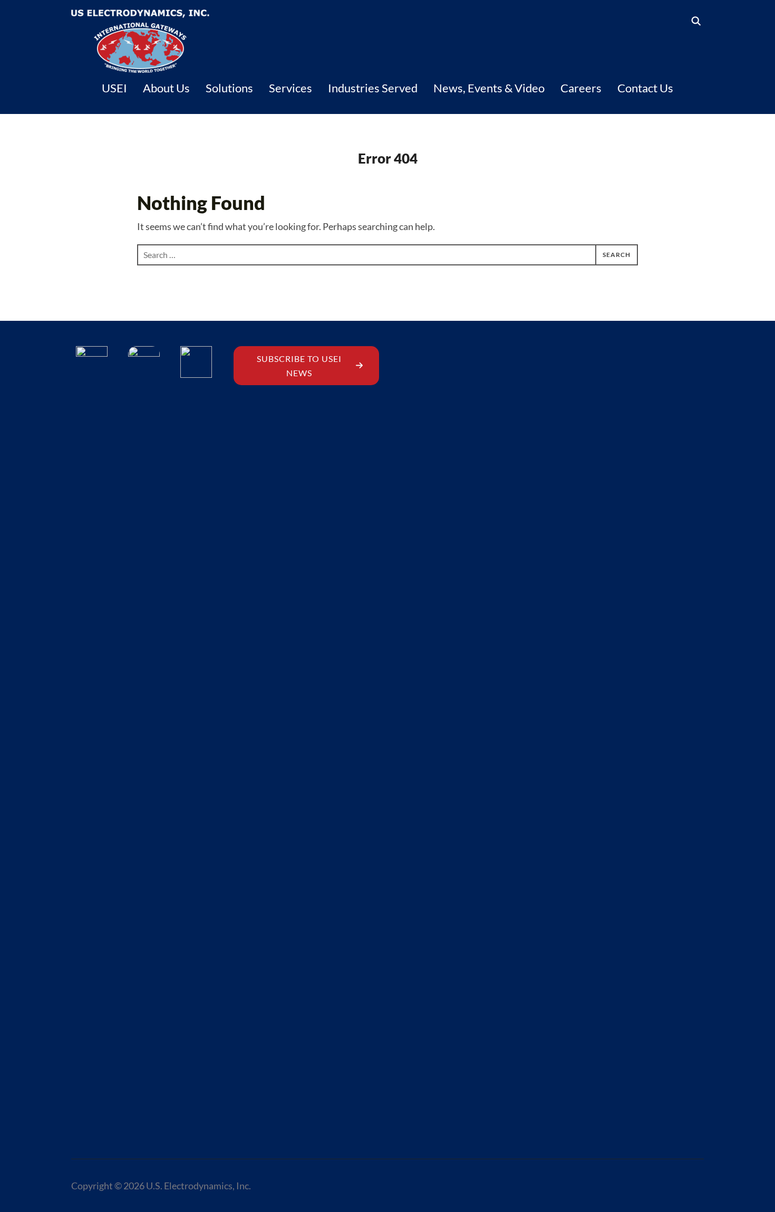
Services (290, 88)
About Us (166, 88)
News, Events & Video (489, 88)
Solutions (229, 88)
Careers (581, 88)
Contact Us (645, 88)
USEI (114, 88)
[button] (306, 365)
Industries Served (373, 88)
